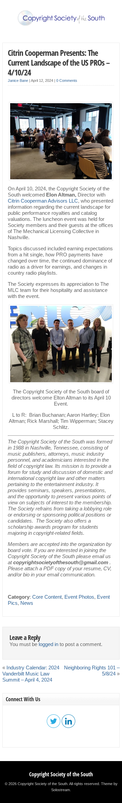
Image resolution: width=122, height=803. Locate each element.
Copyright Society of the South (61, 774)
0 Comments (66, 80)
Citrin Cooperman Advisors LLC (43, 201)
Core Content (47, 597)
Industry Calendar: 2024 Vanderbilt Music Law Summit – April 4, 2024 (30, 674)
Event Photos (79, 597)
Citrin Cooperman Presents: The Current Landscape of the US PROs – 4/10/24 (58, 62)
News (26, 603)
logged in (48, 644)
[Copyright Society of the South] (61, 24)
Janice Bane (18, 80)
